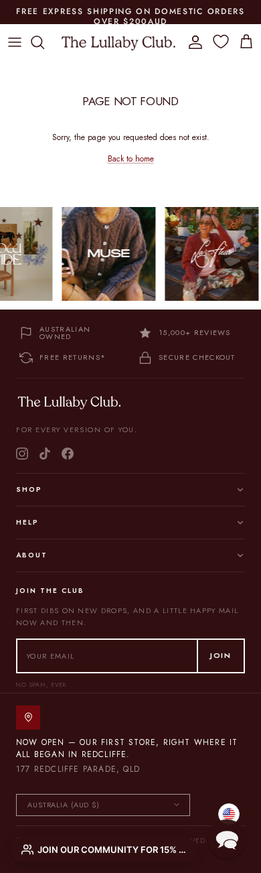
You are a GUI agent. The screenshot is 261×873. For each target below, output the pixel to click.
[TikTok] (45, 454)
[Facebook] (68, 454)
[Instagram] (22, 454)
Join (221, 655)
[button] (226, 838)
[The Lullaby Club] (118, 42)
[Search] (44, 42)
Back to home (131, 159)
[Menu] (14, 42)
